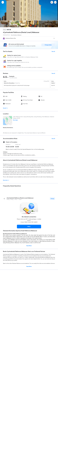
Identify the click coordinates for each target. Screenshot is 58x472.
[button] (7, 120)
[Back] (3, 2)
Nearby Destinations (8, 127)
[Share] (55, 2)
